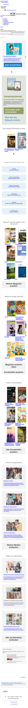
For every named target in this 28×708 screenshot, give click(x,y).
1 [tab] (11, 71)
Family (5, 261)
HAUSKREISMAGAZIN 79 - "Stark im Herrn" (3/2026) (10, 150)
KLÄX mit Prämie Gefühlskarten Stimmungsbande (19, 318)
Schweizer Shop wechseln (11, 662)
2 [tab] (13, 71)
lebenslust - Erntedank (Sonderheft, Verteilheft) (20, 444)
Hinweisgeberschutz (13, 682)
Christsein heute (18, 261)
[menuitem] (5, 18)
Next (25, 57)
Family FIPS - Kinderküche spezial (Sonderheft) (19, 424)
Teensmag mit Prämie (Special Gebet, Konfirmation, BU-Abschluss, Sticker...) (20, 338)
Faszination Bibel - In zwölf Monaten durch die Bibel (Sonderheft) (9, 444)
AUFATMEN (7, 279)
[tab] (14, 666)
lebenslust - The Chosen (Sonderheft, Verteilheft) (9, 404)
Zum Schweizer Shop (11, 10)
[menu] (14, 21)
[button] (14, 7)
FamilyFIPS (7, 357)
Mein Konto (6, 4)
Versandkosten (23, 677)
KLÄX (6, 316)
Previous (3, 57)
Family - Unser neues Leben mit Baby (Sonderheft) (9, 424)
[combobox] (18, 34)
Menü (2, 16)
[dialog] (14, 698)
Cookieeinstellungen (5, 682)
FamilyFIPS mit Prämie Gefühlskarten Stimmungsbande (20, 359)
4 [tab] (16, 71)
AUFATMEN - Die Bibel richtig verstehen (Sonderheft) (20, 404)
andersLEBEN (18, 244)
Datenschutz (20, 682)
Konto (2, 26)
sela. (16, 279)
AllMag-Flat (7, 244)
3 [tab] (14, 71)
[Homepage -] (18, 15)
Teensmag (6, 336)
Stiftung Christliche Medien (8, 684)
